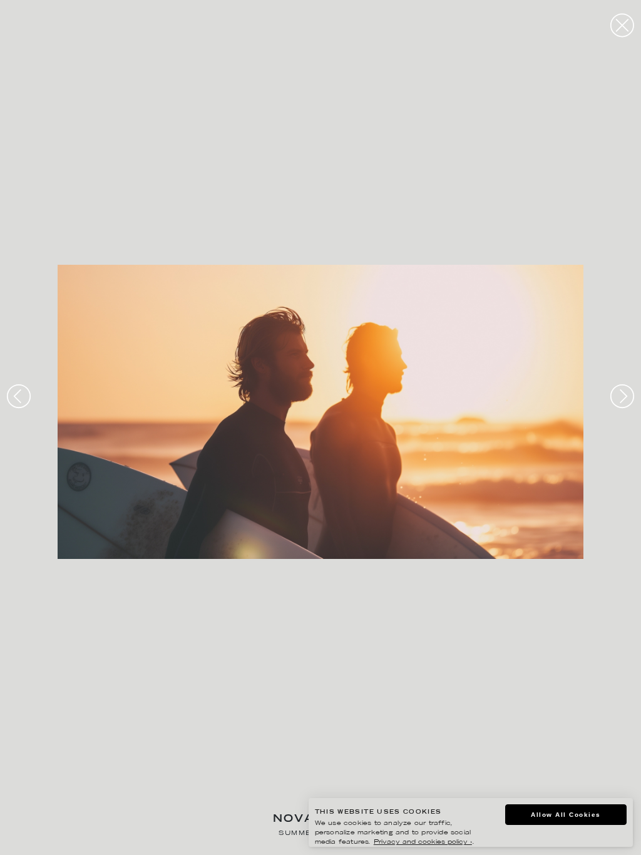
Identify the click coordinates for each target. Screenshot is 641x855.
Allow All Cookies (566, 814)
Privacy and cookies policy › (423, 842)
